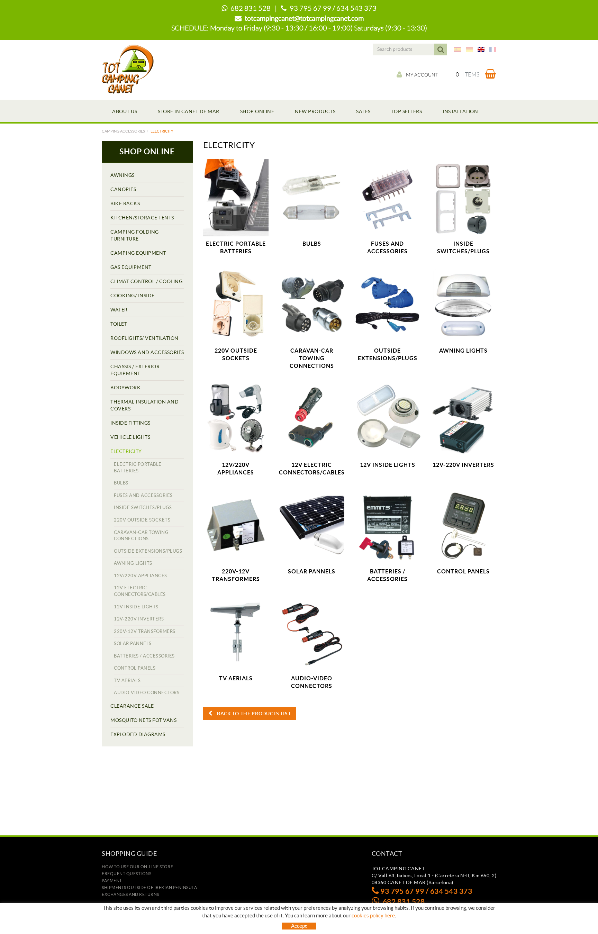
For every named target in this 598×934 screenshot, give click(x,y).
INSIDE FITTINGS (130, 423)
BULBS (121, 483)
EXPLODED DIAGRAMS (137, 734)
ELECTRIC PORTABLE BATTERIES (138, 467)
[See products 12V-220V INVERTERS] (463, 418)
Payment (112, 880)
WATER (119, 309)
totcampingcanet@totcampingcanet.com (304, 18)
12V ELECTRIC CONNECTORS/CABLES (140, 591)
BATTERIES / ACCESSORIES (144, 656)
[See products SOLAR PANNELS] (311, 525)
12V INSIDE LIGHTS (136, 606)
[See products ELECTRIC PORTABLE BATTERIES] (236, 197)
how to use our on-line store (137, 866)
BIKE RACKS (125, 203)
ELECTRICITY (126, 451)
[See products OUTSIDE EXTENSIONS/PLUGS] (387, 304)
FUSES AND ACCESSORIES (143, 495)
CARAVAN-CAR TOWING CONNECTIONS (141, 536)
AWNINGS (122, 175)
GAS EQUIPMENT (131, 267)
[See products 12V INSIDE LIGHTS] (387, 418)
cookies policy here (373, 915)
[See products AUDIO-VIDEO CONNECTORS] (311, 632)
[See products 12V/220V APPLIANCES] (236, 418)
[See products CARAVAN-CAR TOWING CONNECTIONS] (311, 304)
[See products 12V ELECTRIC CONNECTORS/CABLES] (311, 418)
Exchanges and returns (130, 894)
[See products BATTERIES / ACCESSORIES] (387, 525)
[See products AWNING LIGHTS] (463, 304)
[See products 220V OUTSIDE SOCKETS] (236, 304)
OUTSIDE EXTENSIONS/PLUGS (148, 551)
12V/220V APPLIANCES (140, 575)
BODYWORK (125, 387)
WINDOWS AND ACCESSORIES (147, 352)
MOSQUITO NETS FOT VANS (143, 720)
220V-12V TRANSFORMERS (144, 631)
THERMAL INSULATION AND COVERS (144, 405)
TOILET (118, 324)
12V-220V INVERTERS (139, 619)
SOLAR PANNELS (133, 643)
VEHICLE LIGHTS (130, 437)
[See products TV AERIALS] (236, 632)
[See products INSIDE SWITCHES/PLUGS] (463, 197)
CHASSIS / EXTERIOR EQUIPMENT (135, 370)
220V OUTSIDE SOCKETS (142, 520)
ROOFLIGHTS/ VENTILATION (144, 338)
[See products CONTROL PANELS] (463, 525)
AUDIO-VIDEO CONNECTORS (146, 692)
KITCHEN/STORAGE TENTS (142, 217)
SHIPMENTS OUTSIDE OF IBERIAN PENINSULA (149, 887)
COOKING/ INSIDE (132, 295)
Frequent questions (126, 873)
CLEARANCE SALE (132, 706)
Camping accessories (123, 131)
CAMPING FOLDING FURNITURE (134, 235)
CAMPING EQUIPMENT (138, 253)
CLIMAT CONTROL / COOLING (146, 281)
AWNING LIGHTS (133, 563)
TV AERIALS (127, 680)
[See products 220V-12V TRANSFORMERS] (236, 525)
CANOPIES (123, 189)
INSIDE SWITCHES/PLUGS (143, 507)
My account (422, 75)
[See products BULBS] (311, 197)
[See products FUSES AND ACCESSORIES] (387, 197)
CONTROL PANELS (134, 668)
